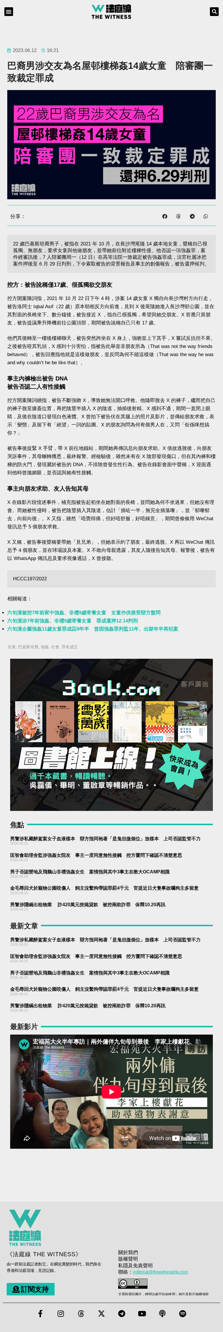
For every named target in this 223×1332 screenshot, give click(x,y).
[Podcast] (162, 1313)
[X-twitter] (101, 1313)
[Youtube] (142, 1313)
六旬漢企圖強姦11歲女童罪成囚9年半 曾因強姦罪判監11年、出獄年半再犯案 (92, 629)
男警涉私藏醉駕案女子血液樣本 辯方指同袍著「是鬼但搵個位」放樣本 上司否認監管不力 (105, 838)
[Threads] (81, 1313)
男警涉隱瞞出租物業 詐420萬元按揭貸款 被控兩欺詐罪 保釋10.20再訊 (88, 904)
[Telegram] (121, 1313)
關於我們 (128, 1252)
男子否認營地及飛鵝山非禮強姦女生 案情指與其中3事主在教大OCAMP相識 (90, 871)
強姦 (45, 647)
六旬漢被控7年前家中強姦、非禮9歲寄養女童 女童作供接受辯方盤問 (84, 612)
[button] (8, 11)
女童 (12, 647)
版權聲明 (128, 1259)
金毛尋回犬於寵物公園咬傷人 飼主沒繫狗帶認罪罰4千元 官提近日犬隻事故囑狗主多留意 (104, 888)
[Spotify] (182, 1313)
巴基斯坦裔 (28, 647)
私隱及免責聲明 (135, 1265)
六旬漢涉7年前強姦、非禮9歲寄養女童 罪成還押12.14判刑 (72, 621)
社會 (55, 647)
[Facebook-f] (40, 1313)
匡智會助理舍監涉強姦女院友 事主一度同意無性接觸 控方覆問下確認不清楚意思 (96, 855)
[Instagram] (60, 1313)
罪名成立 (70, 647)
